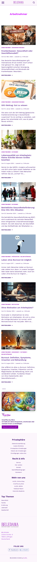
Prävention (15, 256)
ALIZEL (25, 558)
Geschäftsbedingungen (18, 469)
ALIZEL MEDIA (18, 486)
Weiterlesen (7, 75)
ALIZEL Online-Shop (18, 481)
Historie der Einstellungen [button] (18, 451)
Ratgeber (15, 152)
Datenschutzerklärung (18, 443)
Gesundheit (15, 352)
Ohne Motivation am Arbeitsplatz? (17, 308)
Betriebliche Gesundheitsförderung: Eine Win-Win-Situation (18, 208)
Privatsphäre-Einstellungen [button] (18, 448)
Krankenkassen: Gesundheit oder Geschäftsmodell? (17, 52)
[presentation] (18, 35)
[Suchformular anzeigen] (34, 2)
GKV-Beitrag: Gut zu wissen (14, 105)
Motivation (15, 304)
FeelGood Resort (18, 488)
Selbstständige (25, 256)
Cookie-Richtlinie (18, 446)
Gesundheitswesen (18, 47)
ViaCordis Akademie (18, 491)
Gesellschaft (5, 510)
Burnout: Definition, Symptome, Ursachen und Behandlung (16, 358)
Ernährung (4, 505)
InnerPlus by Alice (18, 483)
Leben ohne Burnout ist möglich (16, 260)
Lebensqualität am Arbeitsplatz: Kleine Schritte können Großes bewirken (16, 157)
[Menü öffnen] (3, 2)
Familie (3, 502)
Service (18, 462)
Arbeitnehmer (6, 47)
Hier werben (18, 465)
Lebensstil (4, 507)
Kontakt (18, 467)
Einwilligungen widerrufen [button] (18, 453)
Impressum (18, 472)
